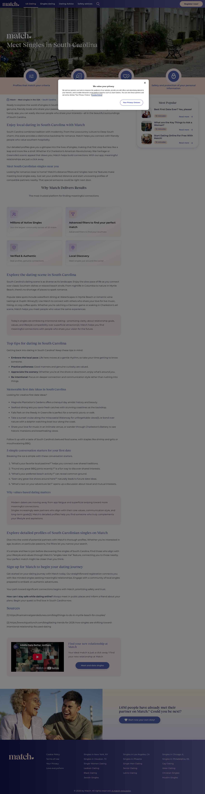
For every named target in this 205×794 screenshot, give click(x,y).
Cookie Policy (97, 95)
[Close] (145, 83)
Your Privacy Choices (131, 102)
